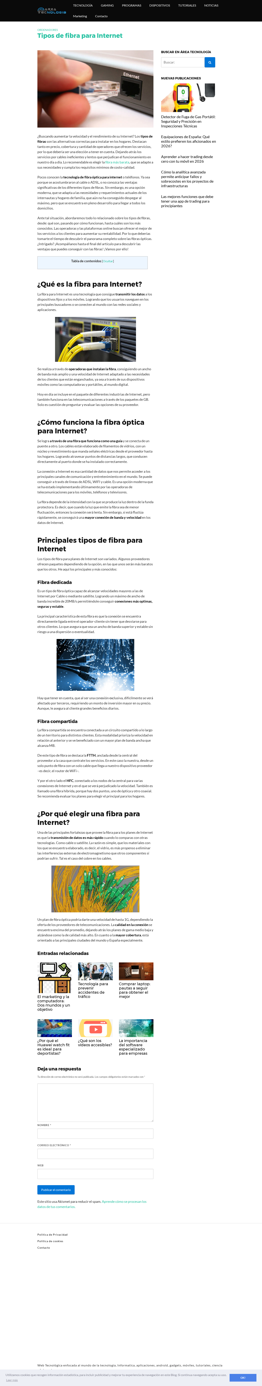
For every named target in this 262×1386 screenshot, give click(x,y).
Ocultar (108, 261)
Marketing (80, 16)
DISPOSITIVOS (159, 5)
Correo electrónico (54, 1145)
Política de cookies (50, 1241)
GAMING (107, 5)
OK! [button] (243, 1377)
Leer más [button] (12, 1380)
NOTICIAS (211, 5)
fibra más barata (117, 162)
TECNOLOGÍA (83, 5)
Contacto (101, 16)
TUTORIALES (187, 5)
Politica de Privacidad (52, 1234)
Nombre (44, 1125)
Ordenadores (47, 29)
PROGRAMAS (131, 5)
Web (40, 1165)
